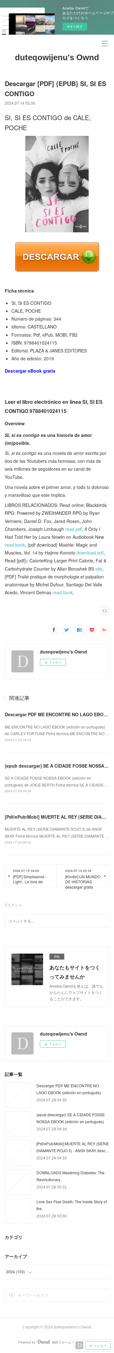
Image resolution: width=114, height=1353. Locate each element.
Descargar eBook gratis (30, 371)
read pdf (73, 529)
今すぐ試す (75, 26)
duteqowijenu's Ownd (57, 57)
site (98, 569)
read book (15, 545)
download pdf (90, 552)
